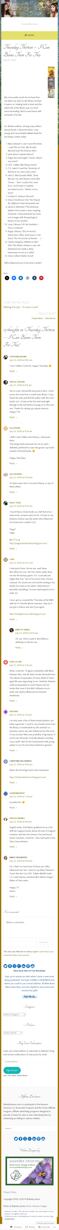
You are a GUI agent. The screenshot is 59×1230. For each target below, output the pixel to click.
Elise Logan (15, 662)
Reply (12, 371)
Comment (43, 942)
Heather (13, 711)
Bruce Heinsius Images (36, 1206)
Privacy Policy (9, 1192)
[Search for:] (29, 1128)
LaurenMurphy (17, 793)
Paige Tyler (15, 503)
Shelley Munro (17, 818)
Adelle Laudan (17, 382)
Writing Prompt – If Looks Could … (21, 305)
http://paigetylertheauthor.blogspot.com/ (28, 543)
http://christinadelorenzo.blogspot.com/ (27, 777)
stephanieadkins (18, 356)
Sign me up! (12, 1070)
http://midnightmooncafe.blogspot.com (27, 614)
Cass (11, 559)
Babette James (22, 630)
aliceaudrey (15, 474)
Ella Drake (15, 428)
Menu (31, 35)
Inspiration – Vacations (44, 316)
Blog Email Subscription (29, 1043)
